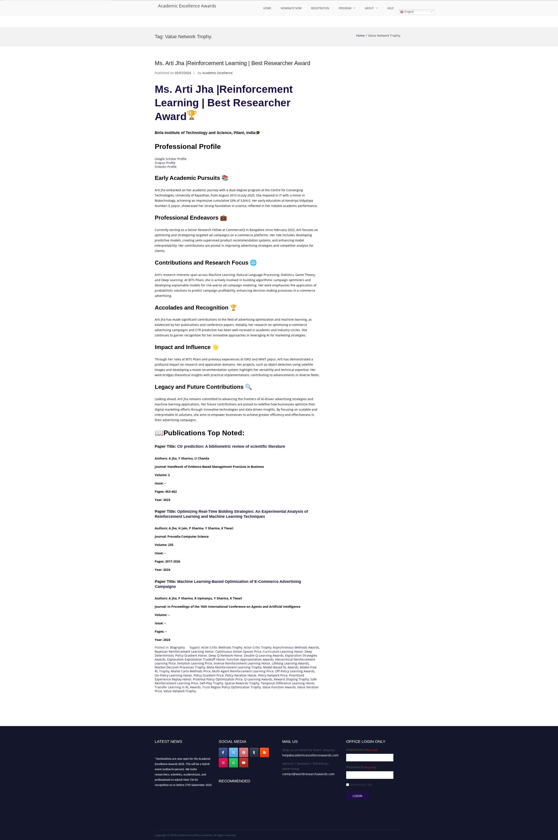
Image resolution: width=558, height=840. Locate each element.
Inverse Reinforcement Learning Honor (242, 663)
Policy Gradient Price (209, 675)
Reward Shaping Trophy (291, 679)
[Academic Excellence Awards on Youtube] (243, 763)
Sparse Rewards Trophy (242, 683)
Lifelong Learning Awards (290, 663)
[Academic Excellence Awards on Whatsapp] (233, 763)
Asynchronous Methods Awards (296, 647)
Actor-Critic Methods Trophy (221, 647)
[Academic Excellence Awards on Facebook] (223, 752)
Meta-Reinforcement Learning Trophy (234, 667)
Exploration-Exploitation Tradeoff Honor (196, 659)
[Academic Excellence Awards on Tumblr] (254, 752)
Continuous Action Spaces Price (238, 651)
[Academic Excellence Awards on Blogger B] (264, 752)
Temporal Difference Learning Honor (288, 683)
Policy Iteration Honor (241, 675)
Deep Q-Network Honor (226, 655)
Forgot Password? (358, 811)
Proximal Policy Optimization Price (218, 679)
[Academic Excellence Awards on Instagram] (223, 763)
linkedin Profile (166, 167)
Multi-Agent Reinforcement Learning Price (243, 671)
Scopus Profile (165, 163)
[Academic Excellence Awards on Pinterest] (243, 752)
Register (352, 807)
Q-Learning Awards (258, 679)
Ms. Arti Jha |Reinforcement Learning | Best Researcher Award (232, 63)
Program (345, 8)
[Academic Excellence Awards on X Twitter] (233, 752)
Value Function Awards (279, 687)
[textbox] (237, 543)
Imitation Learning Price (194, 663)
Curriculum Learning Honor (283, 651)
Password (361, 767)
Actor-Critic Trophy (257, 647)
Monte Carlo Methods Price (191, 671)
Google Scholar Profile (171, 159)
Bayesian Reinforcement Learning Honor (184, 651)
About (369, 8)
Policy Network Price (273, 675)
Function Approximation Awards (250, 659)
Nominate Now (291, 8)
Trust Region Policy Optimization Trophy (231, 687)
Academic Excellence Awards (187, 6)
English (409, 11)
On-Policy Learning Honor (173, 675)
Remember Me (361, 785)
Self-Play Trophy (211, 683)
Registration (320, 8)
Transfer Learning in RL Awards (178, 687)
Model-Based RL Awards (280, 667)
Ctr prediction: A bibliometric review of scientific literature (231, 446)
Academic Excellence (217, 73)
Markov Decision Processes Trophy (180, 667)
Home (267, 8)
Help (390, 8)
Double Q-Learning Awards (264, 655)
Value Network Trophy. (180, 691)
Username (362, 749)
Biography (177, 647)
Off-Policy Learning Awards (295, 671)
